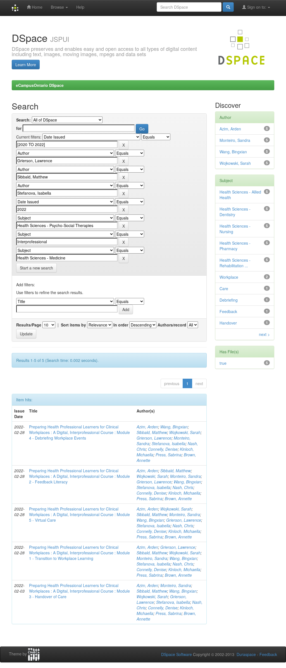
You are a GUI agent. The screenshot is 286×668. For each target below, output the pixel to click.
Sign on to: (256, 7)
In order (120, 325)
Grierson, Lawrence (154, 438)
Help (80, 7)
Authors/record (172, 325)
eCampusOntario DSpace (40, 85)
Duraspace (246, 654)
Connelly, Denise (163, 449)
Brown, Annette (178, 498)
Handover (228, 323)
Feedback (228, 311)
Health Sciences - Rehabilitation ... (235, 262)
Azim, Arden (147, 427)
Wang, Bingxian (174, 427)
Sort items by (73, 325)
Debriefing (229, 300)
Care (224, 288)
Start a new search (36, 268)
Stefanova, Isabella (168, 443)
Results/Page (28, 325)
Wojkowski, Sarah (185, 432)
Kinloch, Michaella (184, 493)
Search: (23, 120)
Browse (58, 7)
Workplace (229, 277)
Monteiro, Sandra (185, 476)
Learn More (25, 64)
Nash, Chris (183, 487)
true (223, 363)
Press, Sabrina (169, 454)
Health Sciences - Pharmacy (235, 245)
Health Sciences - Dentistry (235, 211)
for (19, 128)
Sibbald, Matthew (152, 432)
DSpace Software (176, 654)
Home (36, 7)
